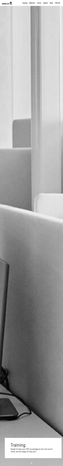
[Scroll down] (31, 463)
